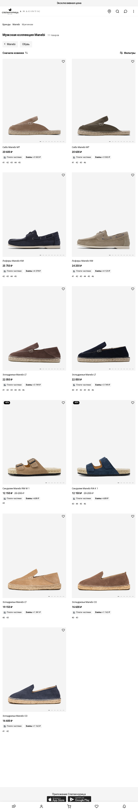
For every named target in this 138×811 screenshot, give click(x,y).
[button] (125, 11)
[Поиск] (117, 11)
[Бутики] (109, 11)
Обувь (26, 44)
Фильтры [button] (129, 53)
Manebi (11, 44)
